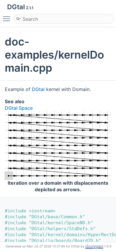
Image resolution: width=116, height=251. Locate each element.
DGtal (38, 89)
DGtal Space (19, 108)
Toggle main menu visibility (7, 18)
